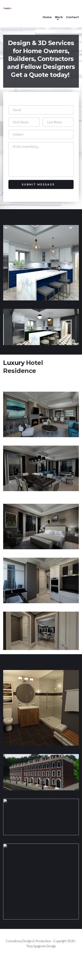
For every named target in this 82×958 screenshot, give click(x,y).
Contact (72, 17)
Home (47, 17)
